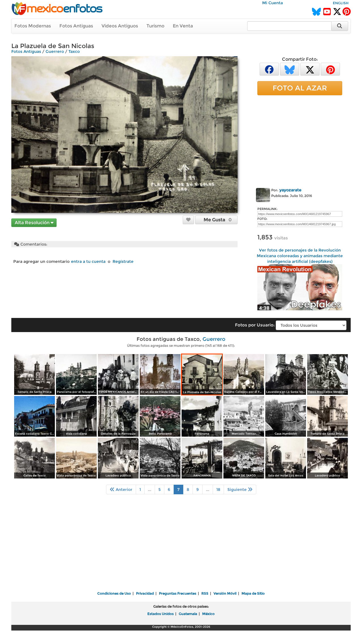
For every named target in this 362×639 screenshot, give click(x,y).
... (149, 489)
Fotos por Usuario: (255, 325)
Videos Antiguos (120, 26)
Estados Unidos (160, 614)
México (208, 614)
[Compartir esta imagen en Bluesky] (289, 69)
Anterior (123, 489)
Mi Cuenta (272, 2)
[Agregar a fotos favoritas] (188, 219)
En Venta (183, 26)
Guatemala (188, 614)
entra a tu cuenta (88, 261)
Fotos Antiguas (76, 26)
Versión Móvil (225, 593)
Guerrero (55, 51)
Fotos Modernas (32, 26)
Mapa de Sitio (253, 593)
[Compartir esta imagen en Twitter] (310, 69)
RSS (204, 593)
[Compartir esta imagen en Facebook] (269, 69)
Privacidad (145, 593)
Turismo (155, 26)
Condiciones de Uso (114, 593)
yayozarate (290, 189)
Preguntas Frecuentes (177, 593)
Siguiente (237, 489)
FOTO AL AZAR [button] (300, 88)
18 (218, 489)
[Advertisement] (299, 140)
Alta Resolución (33, 222)
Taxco (74, 51)
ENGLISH (340, 3)
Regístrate (123, 261)
